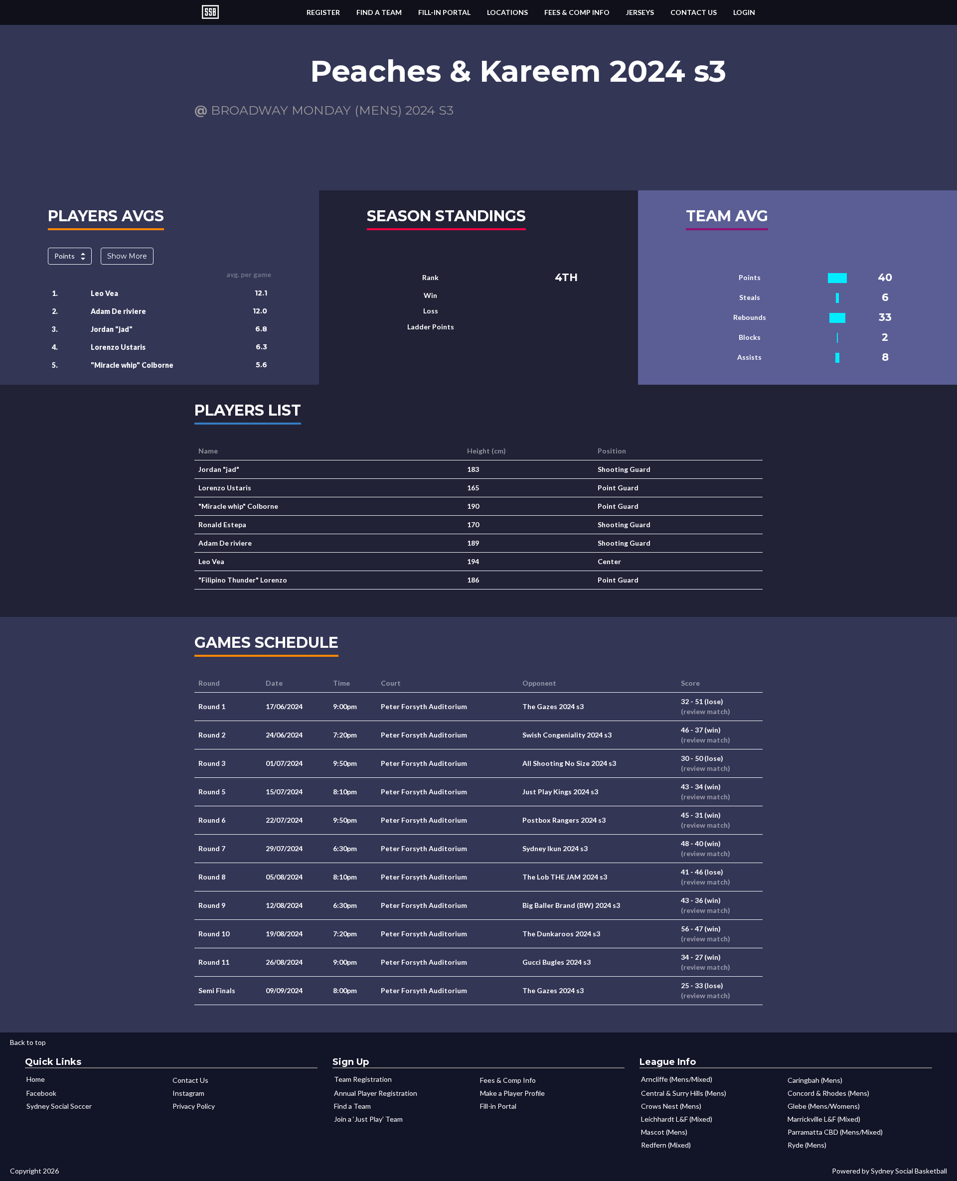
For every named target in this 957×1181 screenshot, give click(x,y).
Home (35, 1079)
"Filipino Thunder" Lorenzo (242, 580)
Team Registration (363, 1079)
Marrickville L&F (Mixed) (824, 1119)
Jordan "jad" (112, 329)
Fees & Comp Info (577, 12)
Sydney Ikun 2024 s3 (555, 848)
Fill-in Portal (444, 12)
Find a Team (379, 12)
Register (323, 12)
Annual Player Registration (375, 1093)
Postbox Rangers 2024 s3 (564, 820)
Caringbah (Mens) (815, 1080)
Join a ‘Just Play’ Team (368, 1119)
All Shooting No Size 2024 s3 (569, 763)
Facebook (41, 1093)
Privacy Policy (193, 1106)
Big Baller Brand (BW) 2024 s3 (571, 905)
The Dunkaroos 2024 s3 (561, 933)
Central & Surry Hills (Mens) (683, 1093)
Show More (127, 256)
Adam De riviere (118, 311)
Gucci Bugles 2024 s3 (556, 962)
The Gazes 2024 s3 (553, 706)
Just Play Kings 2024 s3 (560, 791)
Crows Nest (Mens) (671, 1106)
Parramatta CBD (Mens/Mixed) (835, 1132)
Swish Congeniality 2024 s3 (567, 735)
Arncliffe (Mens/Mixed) (676, 1079)
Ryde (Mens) (807, 1145)
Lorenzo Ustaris (118, 347)
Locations (507, 12)
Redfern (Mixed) (666, 1145)
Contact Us (693, 12)
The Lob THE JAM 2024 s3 (564, 877)
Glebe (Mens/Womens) (824, 1106)
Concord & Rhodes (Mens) (828, 1093)
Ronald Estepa (222, 524)
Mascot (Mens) (664, 1132)
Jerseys (640, 12)
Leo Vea (104, 293)
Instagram (188, 1093)
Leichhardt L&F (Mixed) (676, 1119)
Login (744, 12)
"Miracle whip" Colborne (132, 365)
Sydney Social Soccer (59, 1106)
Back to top (28, 1042)
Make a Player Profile (512, 1093)
